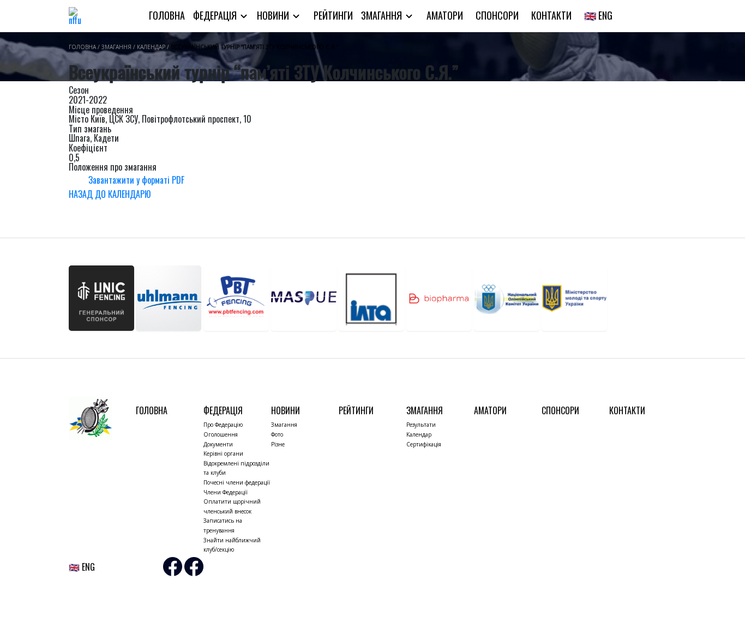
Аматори (444, 15)
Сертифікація (423, 444)
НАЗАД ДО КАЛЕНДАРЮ (110, 194)
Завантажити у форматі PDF (136, 179)
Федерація (216, 15)
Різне (278, 444)
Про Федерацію (223, 424)
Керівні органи (223, 453)
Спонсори (497, 15)
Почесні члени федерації (236, 482)
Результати (421, 424)
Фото (277, 434)
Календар (418, 434)
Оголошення (220, 434)
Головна (167, 15)
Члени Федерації (225, 492)
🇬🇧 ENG (598, 15)
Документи (218, 444)
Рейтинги (333, 15)
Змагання (382, 15)
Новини (274, 15)
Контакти (551, 15)
